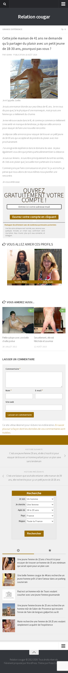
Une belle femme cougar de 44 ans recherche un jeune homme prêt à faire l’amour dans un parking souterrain (41, 579)
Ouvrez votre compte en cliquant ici (34, 217)
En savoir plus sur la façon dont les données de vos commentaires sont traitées (33, 428)
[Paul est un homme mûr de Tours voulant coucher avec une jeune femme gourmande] (8, 594)
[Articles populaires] (50, 550)
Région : (22, 521)
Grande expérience (12, 29)
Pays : (23, 516)
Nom (9, 390)
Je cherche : (21, 504)
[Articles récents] (18, 550)
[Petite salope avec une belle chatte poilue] (18, 320)
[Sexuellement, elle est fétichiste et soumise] (49, 320)
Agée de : (22, 510)
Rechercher (34, 533)
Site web (10, 401)
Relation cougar (34, 17)
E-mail (39, 390)
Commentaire (13, 368)
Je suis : (22, 499)
